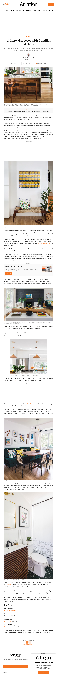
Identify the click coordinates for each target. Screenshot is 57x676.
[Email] (29, 63)
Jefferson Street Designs (44, 243)
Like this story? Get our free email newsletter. (28, 109)
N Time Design (8, 621)
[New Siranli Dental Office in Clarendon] (47, 269)
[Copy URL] (33, 63)
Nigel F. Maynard (29, 57)
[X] (23, 63)
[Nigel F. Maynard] (28, 55)
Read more (8, 273)
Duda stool (49, 116)
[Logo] (28, 4)
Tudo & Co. (29, 404)
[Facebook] (20, 63)
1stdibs (14, 380)
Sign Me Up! (43, 672)
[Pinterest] (26, 63)
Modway (9, 584)
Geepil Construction (9, 627)
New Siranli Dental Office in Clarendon (15, 266)
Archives (28, 36)
